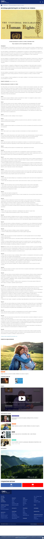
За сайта (3, 497)
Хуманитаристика (26, 515)
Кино (24, 509)
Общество (24, 503)
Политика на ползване (5, 509)
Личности (14, 508)
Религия (24, 502)
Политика (13, 512)
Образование (25, 499)
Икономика (25, 500)
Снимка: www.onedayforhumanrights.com (9, 336)
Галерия (2, 500)
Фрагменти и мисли (4, 515)
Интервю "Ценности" (4, 517)
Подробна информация (22, 537)
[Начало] (1, 5)
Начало (2, 496)
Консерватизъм (14, 515)
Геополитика (36, 500)
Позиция (35, 497)
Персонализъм (14, 518)
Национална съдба (15, 503)
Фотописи (3, 501)
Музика (24, 512)
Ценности (2, 513)
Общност (13, 499)
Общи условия (3, 506)
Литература (25, 513)
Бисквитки (2, 507)
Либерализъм (14, 514)
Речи (35, 505)
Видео (2, 499)
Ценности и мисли (4, 516)
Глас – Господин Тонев (37, 496)
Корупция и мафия (37, 501)
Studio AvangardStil (40, 523)
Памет (13, 500)
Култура (13, 502)
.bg (5, 2)
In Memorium (36, 518)
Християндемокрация (15, 516)
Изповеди (36, 508)
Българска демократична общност (38, 517)
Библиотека (6, 5)
